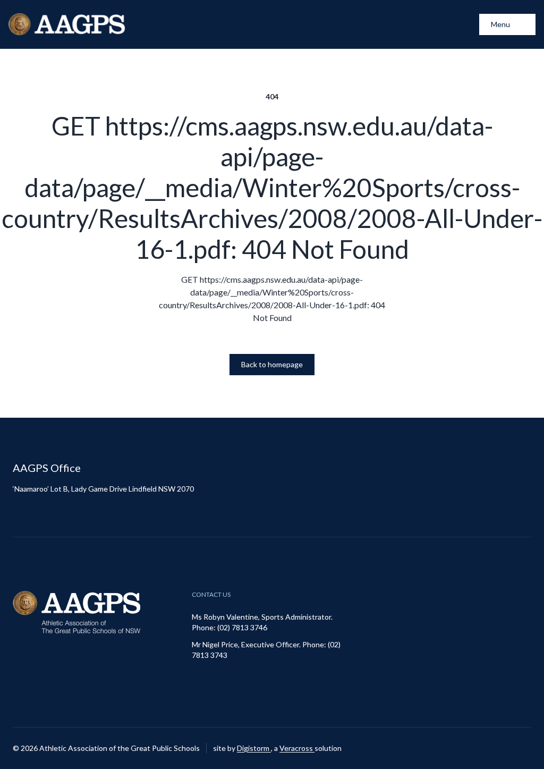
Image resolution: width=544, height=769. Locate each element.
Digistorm (254, 748)
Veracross (296, 748)
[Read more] (497, 748)
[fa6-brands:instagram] (497, 748)
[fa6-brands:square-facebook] (523, 748)
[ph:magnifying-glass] (464, 24)
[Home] (68, 24)
